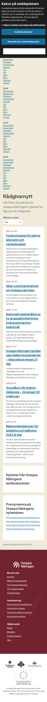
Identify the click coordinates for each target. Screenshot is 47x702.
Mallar (10, 628)
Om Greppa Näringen (17, 585)
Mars (5, 77)
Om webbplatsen (15, 589)
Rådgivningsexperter (17, 581)
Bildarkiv (23, 632)
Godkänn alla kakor (23, 32)
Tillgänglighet (13, 593)
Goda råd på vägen (16, 608)
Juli (4, 172)
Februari (7, 80)
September (8, 64)
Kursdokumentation (16, 616)
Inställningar (24, 51)
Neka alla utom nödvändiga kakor (23, 41)
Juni (5, 70)
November (8, 59)
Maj (4, 72)
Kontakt (10, 577)
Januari (6, 83)
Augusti (6, 67)
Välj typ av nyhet (11, 217)
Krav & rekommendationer (19, 604)
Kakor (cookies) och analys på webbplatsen (24, 25)
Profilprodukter (14, 636)
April (5, 75)
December (8, 91)
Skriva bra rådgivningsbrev (19, 612)
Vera (9, 640)
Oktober (7, 62)
